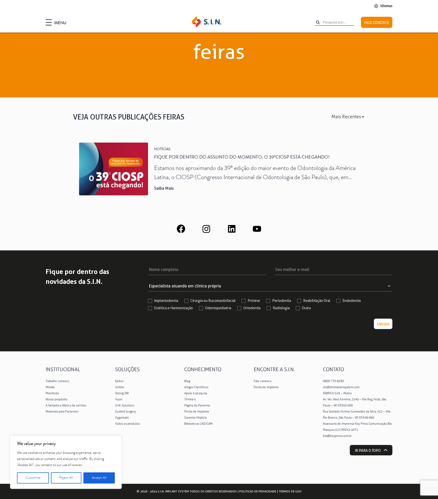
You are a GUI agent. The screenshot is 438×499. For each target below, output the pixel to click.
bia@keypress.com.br (337, 436)
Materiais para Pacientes (62, 411)
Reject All (66, 478)
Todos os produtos (127, 423)
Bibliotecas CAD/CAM (198, 423)
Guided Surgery (125, 411)
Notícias (162, 149)
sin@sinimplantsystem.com (341, 387)
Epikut (119, 381)
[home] (206, 22)
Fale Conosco (376, 23)
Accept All (99, 478)
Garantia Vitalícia (195, 417)
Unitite (119, 387)
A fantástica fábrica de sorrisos (66, 405)
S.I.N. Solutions (124, 405)
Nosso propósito (56, 399)
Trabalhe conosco (57, 381)
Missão (50, 387)
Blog (187, 381)
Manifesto (52, 393)
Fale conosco (262, 381)
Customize (33, 478)
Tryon (118, 399)
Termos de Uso (290, 491)
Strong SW (122, 393)
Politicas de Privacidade (257, 491)
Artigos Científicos (196, 387)
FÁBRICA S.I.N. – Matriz (337, 393)
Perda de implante (196, 411)
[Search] (318, 22)
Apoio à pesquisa (195, 393)
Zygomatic (122, 417)
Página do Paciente (197, 405)
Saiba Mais (164, 188)
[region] (66, 462)
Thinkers (190, 399)
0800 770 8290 (333, 381)
